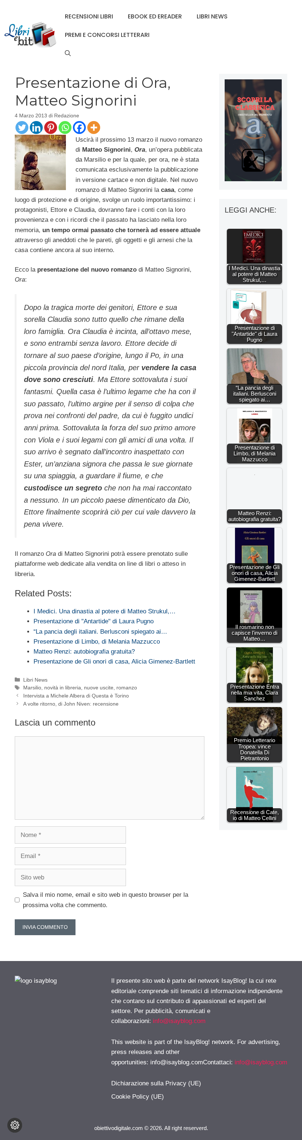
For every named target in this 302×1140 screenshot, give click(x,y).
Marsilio (32, 687)
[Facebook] (79, 127)
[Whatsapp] (65, 127)
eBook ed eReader (155, 16)
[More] (93, 127)
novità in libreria (62, 687)
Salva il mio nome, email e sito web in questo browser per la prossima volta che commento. (105, 899)
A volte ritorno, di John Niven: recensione (71, 704)
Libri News (212, 16)
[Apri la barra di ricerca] (67, 53)
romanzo (126, 687)
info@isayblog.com (179, 1020)
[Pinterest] (50, 127)
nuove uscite (98, 687)
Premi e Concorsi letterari (107, 35)
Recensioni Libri (89, 16)
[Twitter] (21, 127)
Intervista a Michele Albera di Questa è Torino (76, 696)
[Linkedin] (36, 127)
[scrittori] (253, 179)
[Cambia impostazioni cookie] (14, 1125)
